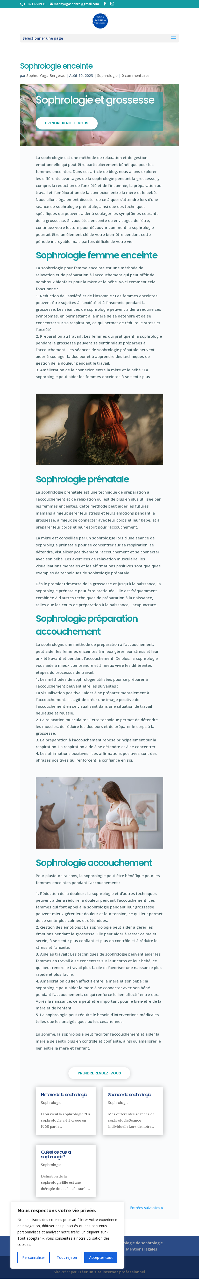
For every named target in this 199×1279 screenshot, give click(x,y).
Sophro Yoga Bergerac (45, 75)
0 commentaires (136, 75)
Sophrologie (107, 75)
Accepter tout (101, 1257)
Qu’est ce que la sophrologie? (55, 1154)
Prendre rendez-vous (66, 123)
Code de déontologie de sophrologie (130, 1242)
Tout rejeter (67, 1257)
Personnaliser (33, 1257)
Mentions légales (141, 1249)
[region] (67, 1235)
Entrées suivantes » (146, 1207)
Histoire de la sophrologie (64, 1094)
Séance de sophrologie (129, 1094)
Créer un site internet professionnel (111, 1271)
